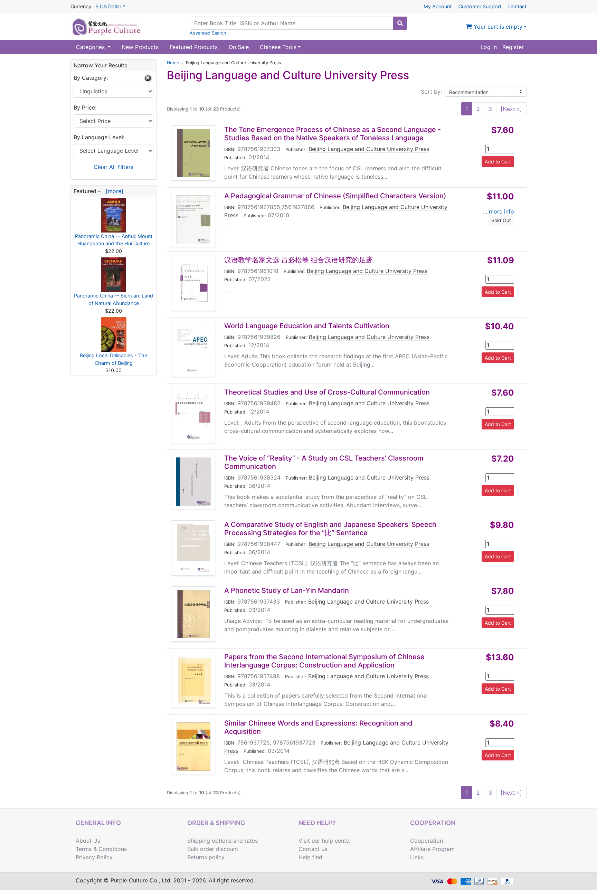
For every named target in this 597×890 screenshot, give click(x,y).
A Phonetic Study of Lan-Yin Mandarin (286, 590)
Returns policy (206, 857)
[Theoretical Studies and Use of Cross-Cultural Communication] (193, 415)
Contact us (312, 848)
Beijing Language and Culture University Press (369, 148)
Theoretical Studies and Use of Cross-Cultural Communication (327, 392)
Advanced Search (208, 33)
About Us (88, 840)
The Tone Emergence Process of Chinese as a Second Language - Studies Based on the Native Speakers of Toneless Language (332, 133)
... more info (498, 211)
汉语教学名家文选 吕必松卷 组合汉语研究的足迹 (298, 260)
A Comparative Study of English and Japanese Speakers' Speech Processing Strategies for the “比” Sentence (330, 528)
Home (173, 62)
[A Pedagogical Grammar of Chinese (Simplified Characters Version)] (193, 219)
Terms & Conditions (101, 848)
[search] (400, 23)
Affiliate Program (432, 848)
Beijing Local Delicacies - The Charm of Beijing (113, 359)
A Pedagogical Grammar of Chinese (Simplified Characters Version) (335, 196)
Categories (91, 47)
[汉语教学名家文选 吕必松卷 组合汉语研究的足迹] (193, 283)
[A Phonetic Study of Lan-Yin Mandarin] (193, 614)
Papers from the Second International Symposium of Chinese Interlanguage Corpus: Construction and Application (324, 661)
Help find (310, 857)
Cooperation (426, 840)
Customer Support (479, 6)
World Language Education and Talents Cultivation (306, 326)
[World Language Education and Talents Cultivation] (193, 349)
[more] (112, 191)
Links (417, 857)
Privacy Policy (94, 857)
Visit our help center (324, 840)
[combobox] (291, 23)
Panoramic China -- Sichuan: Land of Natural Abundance (113, 299)
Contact (517, 6)
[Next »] (511, 108)
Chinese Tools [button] (278, 47)
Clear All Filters (113, 166)
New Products (140, 47)
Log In (489, 47)
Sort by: (431, 91)
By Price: (85, 107)
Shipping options (209, 840)
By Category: (91, 77)
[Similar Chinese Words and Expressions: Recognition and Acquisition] (193, 746)
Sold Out (501, 220)
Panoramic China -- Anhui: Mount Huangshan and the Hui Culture (113, 240)
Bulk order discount (212, 848)
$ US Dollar (108, 6)
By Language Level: (99, 137)
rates (251, 840)
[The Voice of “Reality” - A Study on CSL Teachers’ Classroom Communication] (193, 481)
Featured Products (194, 47)
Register (513, 47)
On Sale (239, 47)
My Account (438, 6)
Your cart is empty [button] (497, 26)
